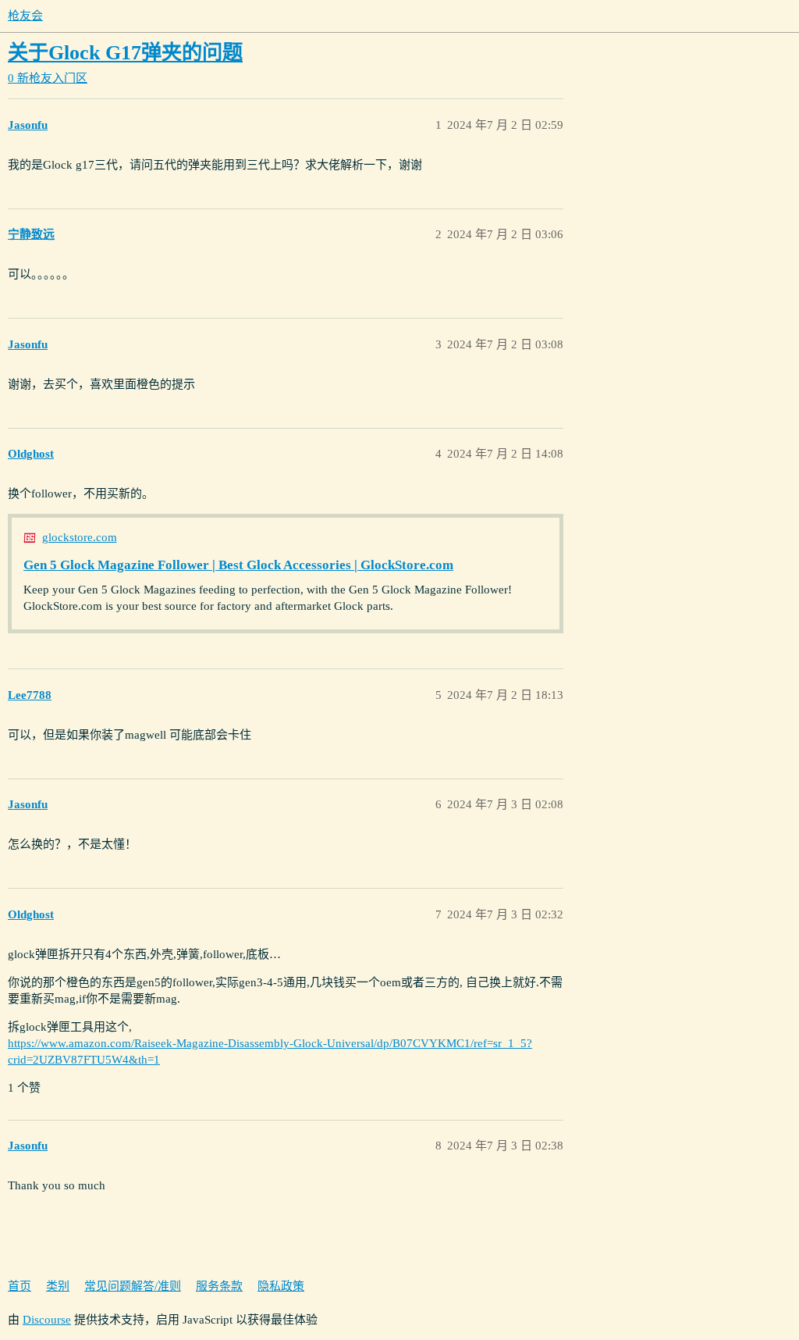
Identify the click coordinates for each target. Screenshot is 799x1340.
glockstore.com (79, 537)
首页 (19, 1286)
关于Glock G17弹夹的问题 (125, 52)
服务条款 (219, 1286)
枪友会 (25, 15)
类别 (57, 1286)
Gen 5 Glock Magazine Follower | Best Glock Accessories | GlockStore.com (238, 565)
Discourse (47, 1319)
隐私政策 (280, 1286)
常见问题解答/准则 (132, 1286)
